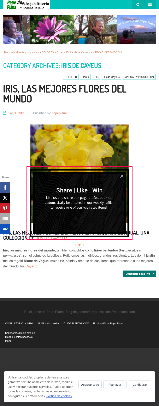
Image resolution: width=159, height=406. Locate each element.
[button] (79, 190)
